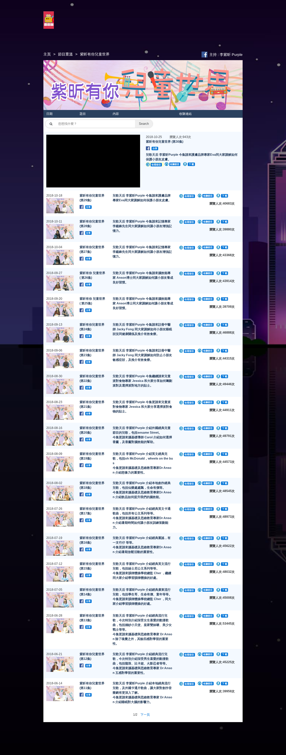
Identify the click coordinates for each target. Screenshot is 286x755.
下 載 (191, 164)
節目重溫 (65, 54)
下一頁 (145, 714)
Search (144, 123)
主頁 (47, 54)
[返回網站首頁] (48, 24)
